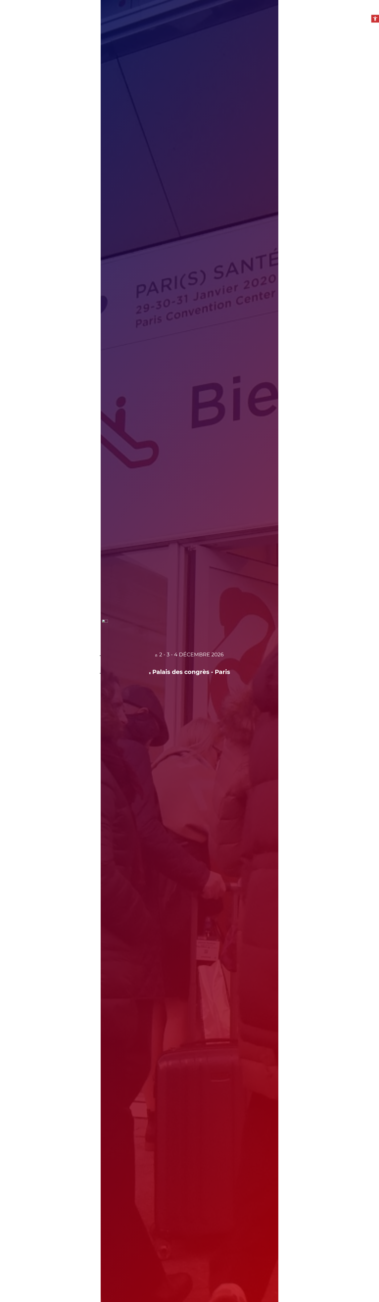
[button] (375, 19)
